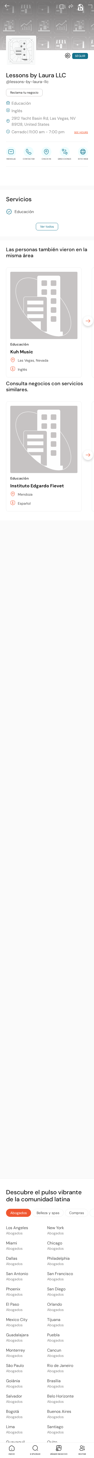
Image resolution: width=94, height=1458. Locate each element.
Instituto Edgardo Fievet (37, 486)
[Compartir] (70, 6)
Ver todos (47, 227)
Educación (24, 211)
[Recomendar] (68, 56)
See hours (81, 132)
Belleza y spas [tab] (48, 1213)
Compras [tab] (76, 1213)
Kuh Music (21, 352)
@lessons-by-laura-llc (27, 81)
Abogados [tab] (18, 1213)
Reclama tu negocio (24, 93)
